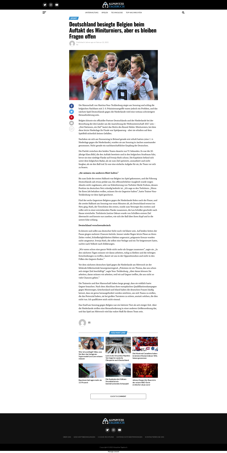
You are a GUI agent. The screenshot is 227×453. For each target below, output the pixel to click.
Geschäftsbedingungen (84, 437)
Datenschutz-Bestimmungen (129, 437)
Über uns (67, 437)
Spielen (105, 12)
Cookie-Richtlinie (106, 437)
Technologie (117, 12)
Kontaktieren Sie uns (154, 437)
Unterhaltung (91, 12)
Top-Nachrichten (134, 12)
